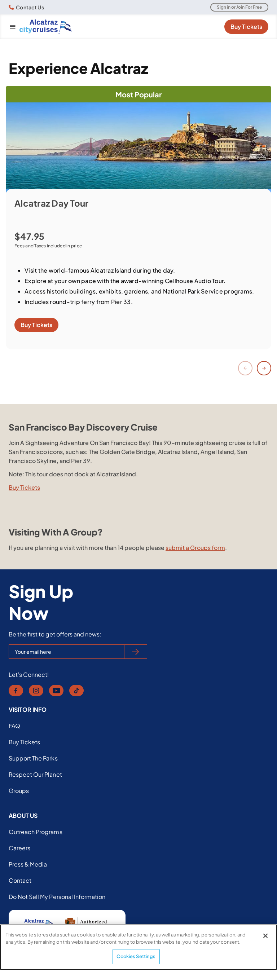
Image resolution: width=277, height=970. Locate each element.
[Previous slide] (245, 368)
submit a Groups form (195, 547)
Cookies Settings (135, 956)
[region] (138, 947)
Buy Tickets (246, 26)
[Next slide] (264, 368)
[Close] (265, 936)
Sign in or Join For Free (239, 7)
